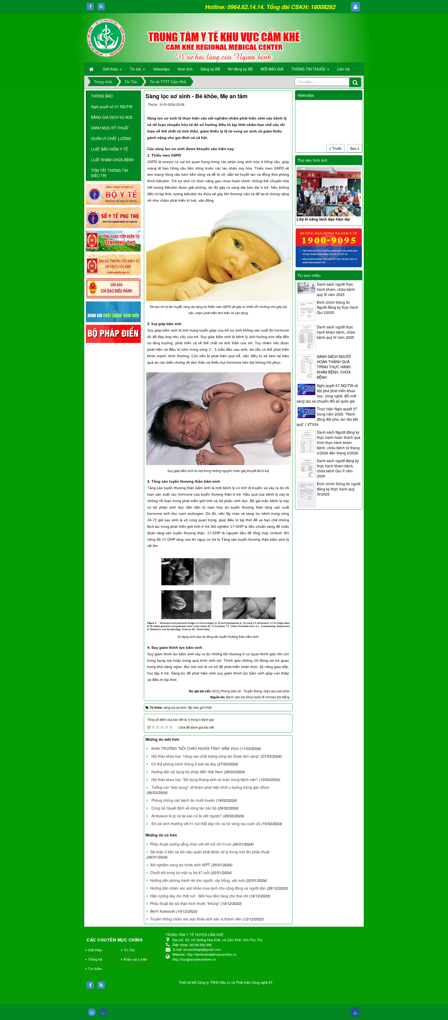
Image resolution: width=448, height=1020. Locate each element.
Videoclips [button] (161, 69)
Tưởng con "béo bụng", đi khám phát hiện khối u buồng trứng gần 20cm (210, 787)
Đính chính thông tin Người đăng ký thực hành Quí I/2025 (337, 307)
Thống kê (95, 959)
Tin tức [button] (136, 69)
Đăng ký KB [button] (210, 69)
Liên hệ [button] (343, 69)
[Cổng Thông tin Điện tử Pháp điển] (113, 333)
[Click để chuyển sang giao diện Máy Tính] (103, 1012)
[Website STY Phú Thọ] (113, 217)
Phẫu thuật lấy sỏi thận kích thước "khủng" (185, 903)
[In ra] (275, 105)
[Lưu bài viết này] (284, 105)
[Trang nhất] (92, 68)
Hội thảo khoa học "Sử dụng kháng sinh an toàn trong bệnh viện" (204, 779)
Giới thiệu (95, 949)
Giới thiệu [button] (111, 69)
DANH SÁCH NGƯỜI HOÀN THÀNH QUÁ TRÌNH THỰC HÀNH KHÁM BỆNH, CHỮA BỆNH (334, 367)
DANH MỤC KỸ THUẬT (110, 127)
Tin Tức (129, 949)
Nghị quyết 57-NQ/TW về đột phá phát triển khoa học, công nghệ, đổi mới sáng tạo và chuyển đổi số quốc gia (327, 393)
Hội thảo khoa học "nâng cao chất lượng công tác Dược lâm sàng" (205, 756)
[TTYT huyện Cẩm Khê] (106, 37)
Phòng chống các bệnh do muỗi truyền (183, 800)
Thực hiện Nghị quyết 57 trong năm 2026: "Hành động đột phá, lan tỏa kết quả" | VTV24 (327, 416)
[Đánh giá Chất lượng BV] (113, 311)
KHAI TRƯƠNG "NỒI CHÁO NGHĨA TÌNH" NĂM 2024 (195, 748)
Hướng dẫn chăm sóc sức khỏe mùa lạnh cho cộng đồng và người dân (208, 888)
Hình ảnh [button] (185, 69)
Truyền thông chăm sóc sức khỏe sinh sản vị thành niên (196, 918)
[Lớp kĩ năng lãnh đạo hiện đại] (329, 191)
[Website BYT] (113, 193)
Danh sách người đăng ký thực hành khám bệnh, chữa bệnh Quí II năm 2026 (338, 468)
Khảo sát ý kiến (135, 959)
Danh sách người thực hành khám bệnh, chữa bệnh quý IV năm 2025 (336, 332)
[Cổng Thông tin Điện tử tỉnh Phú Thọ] (113, 240)
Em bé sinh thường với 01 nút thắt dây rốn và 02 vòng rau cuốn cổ (205, 823)
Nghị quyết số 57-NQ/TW (111, 106)
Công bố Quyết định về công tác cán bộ (183, 808)
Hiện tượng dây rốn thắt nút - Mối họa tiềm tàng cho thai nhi (199, 895)
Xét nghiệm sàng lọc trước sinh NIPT (180, 864)
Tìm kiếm (95, 968)
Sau (354, 148)
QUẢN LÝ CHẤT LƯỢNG (111, 138)
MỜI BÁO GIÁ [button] (272, 69)
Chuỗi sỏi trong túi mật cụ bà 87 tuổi (179, 872)
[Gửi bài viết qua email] (265, 105)
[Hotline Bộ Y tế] (328, 247)
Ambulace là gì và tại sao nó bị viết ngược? (186, 815)
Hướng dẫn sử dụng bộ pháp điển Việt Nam (187, 771)
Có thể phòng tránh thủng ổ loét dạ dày (183, 763)
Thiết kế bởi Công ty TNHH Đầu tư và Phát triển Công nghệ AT (226, 982)
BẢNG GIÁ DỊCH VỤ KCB (111, 117)
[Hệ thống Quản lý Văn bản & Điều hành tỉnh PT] (113, 287)
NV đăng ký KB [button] (240, 69)
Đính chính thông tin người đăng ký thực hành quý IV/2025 (338, 489)
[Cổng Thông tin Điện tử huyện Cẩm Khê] (113, 264)
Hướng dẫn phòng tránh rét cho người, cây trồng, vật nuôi (197, 880)
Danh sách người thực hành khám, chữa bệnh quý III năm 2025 (336, 289)
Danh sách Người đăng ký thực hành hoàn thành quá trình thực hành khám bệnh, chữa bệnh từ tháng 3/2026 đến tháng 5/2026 (338, 442)
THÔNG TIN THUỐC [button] (309, 69)
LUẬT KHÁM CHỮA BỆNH (112, 159)
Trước (336, 148)
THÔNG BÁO (102, 96)
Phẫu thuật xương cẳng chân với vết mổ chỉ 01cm (191, 844)
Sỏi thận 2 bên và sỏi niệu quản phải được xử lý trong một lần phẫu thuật (210, 851)
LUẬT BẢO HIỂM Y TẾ (109, 149)
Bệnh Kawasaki (162, 911)
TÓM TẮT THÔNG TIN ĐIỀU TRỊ (109, 173)
